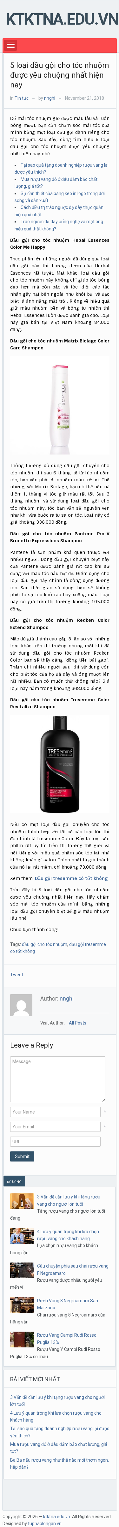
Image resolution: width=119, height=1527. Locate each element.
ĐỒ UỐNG (14, 1182)
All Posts (77, 1022)
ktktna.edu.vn (62, 19)
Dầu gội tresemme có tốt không (71, 878)
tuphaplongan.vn (45, 1523)
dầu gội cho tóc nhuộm (44, 944)
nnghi (49, 98)
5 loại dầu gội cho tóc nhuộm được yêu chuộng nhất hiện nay (59, 75)
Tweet (16, 974)
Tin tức (22, 98)
